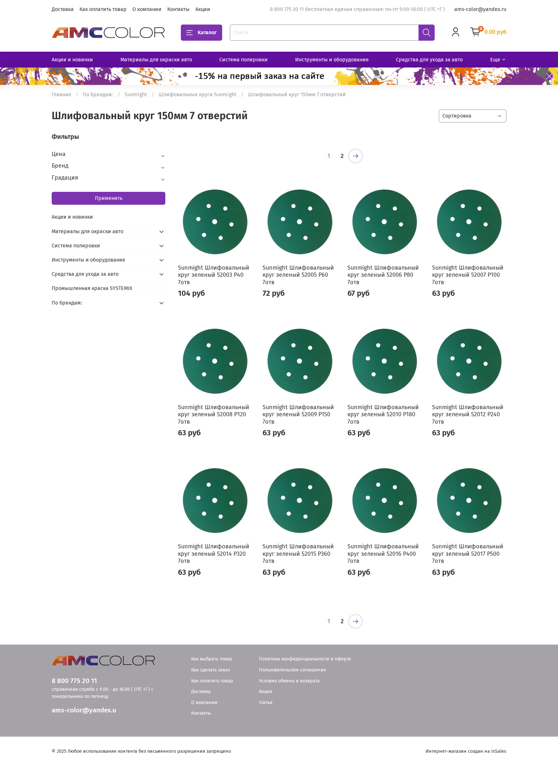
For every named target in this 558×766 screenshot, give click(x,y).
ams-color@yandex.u (84, 710)
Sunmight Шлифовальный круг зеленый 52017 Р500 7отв (467, 553)
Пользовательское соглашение (292, 670)
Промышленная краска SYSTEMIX (92, 288)
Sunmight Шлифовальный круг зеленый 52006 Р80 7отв (383, 275)
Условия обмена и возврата (289, 681)
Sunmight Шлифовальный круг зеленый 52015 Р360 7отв (298, 553)
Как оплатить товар (103, 9)
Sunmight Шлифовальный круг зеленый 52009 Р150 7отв (298, 414)
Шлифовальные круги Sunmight (197, 94)
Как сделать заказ (210, 670)
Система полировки (243, 60)
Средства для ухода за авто (429, 60)
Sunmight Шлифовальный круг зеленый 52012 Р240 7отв (467, 414)
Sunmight (136, 94)
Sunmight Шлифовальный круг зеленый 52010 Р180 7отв (383, 414)
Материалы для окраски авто (156, 60)
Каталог (207, 32)
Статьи (266, 702)
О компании (146, 9)
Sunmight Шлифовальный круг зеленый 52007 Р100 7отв (467, 275)
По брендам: (98, 94)
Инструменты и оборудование (332, 60)
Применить (108, 198)
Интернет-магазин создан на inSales (466, 751)
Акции (202, 9)
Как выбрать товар (211, 659)
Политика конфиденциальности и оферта (305, 659)
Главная (61, 94)
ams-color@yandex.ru (480, 9)
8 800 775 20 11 (74, 681)
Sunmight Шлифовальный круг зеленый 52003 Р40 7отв (213, 275)
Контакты (178, 9)
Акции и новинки (72, 60)
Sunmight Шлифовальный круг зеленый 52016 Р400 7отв (383, 553)
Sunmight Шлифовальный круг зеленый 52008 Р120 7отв (213, 414)
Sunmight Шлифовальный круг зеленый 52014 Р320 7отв (213, 553)
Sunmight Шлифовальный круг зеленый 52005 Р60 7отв (298, 275)
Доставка (63, 9)
